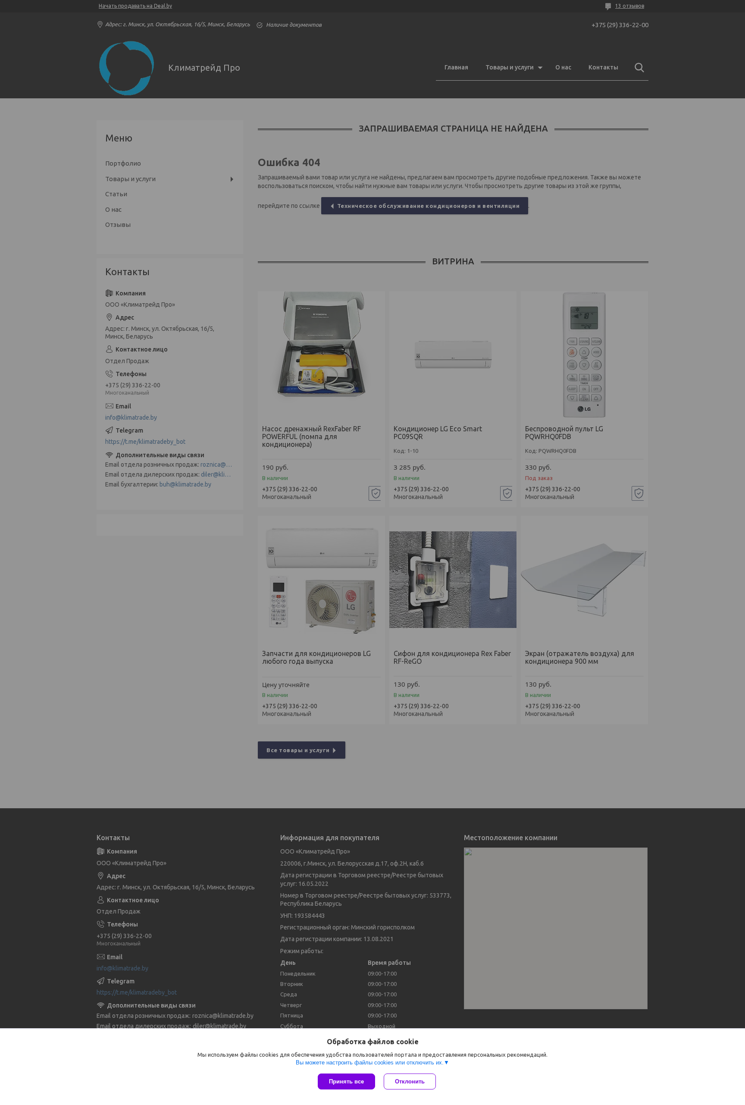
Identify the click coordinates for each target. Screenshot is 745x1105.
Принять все (346, 1081)
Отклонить (410, 1081)
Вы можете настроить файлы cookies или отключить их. (370, 1062)
